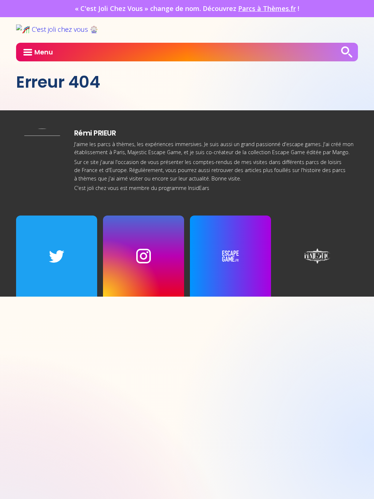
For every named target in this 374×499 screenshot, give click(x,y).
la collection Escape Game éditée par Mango (295, 152)
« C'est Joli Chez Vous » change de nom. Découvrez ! (187, 8)
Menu (43, 52)
